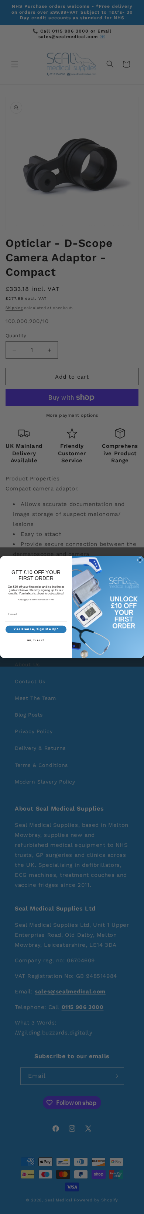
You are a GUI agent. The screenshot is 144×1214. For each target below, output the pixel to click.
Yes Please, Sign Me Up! (36, 629)
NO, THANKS (36, 640)
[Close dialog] (140, 560)
